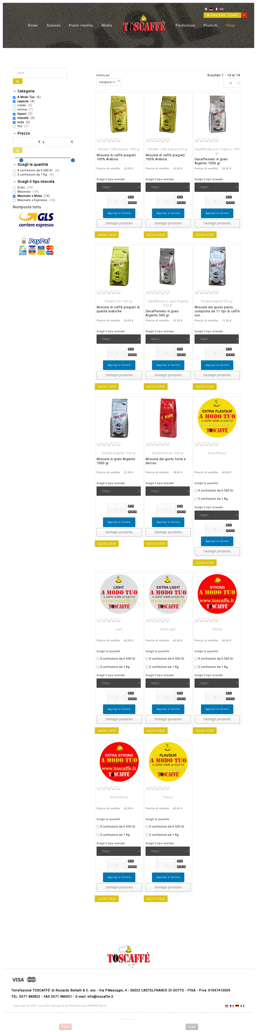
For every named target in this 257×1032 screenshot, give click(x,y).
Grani (21, 187)
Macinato (24, 191)
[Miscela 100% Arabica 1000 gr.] (119, 114)
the (20, 126)
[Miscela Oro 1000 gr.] (119, 266)
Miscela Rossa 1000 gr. (168, 453)
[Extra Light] (168, 594)
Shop (230, 25)
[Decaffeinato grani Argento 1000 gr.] (217, 114)
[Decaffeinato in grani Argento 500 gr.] (168, 266)
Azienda (53, 25)
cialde (22, 105)
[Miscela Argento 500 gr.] (217, 266)
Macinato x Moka (30, 195)
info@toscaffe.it (100, 996)
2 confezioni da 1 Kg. (213, 498)
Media (106, 25)
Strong (217, 629)
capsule (23, 101)
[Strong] (217, 594)
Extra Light (168, 629)
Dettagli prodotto (119, 223)
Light (119, 629)
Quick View (107, 235)
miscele (23, 118)
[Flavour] (168, 762)
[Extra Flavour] (217, 418)
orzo (21, 122)
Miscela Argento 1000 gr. (119, 453)
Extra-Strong (119, 797)
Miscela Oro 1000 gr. (119, 301)
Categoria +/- (107, 82)
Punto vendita (81, 25)
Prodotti (211, 25)
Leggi (192, 1026)
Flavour (168, 797)
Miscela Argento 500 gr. (217, 301)
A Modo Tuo (26, 97)
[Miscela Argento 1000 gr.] (119, 418)
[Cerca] (17, 81)
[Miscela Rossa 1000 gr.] (168, 418)
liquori (22, 113)
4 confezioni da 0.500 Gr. (216, 490)
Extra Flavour (217, 453)
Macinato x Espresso (32, 200)
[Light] (119, 594)
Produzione (185, 25)
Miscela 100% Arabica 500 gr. (168, 149)
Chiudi (65, 1026)
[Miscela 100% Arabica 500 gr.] (168, 114)
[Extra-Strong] (119, 762)
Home (33, 25)
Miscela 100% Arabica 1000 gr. (119, 149)
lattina (22, 109)
